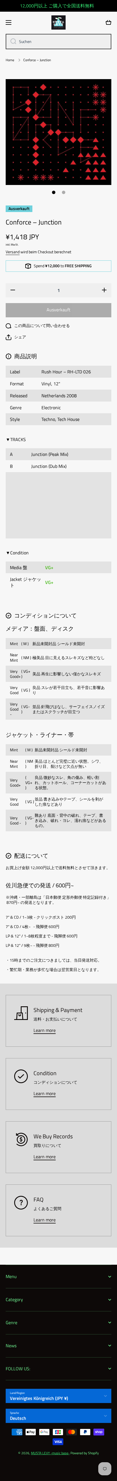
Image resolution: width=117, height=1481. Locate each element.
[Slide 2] (63, 192)
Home (10, 60)
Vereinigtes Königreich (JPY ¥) (39, 1398)
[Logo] (58, 22)
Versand (13, 251)
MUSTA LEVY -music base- (50, 1453)
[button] (16, 337)
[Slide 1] (53, 192)
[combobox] (58, 41)
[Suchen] (11, 41)
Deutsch (18, 1418)
